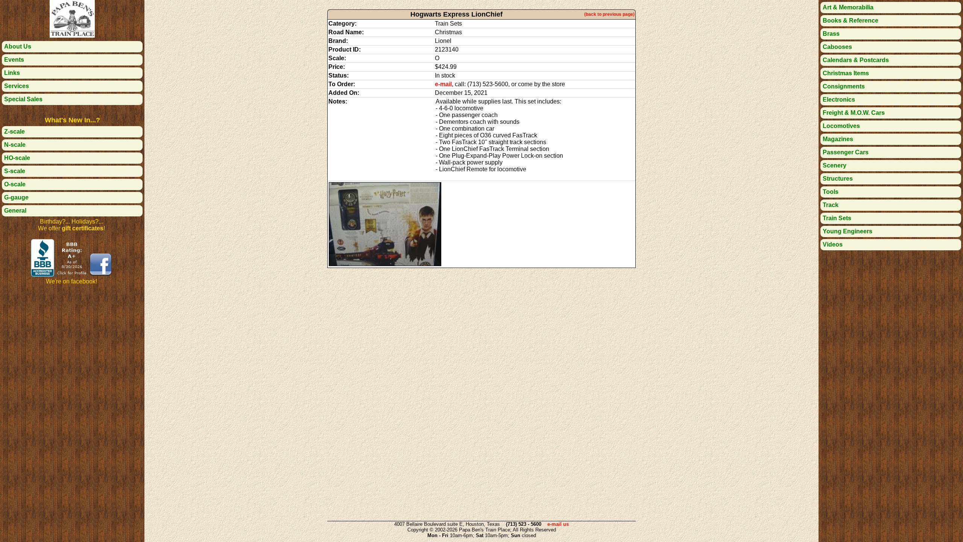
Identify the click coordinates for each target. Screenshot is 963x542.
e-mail (443, 84)
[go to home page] (72, 35)
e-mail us (558, 524)
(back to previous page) (609, 14)
